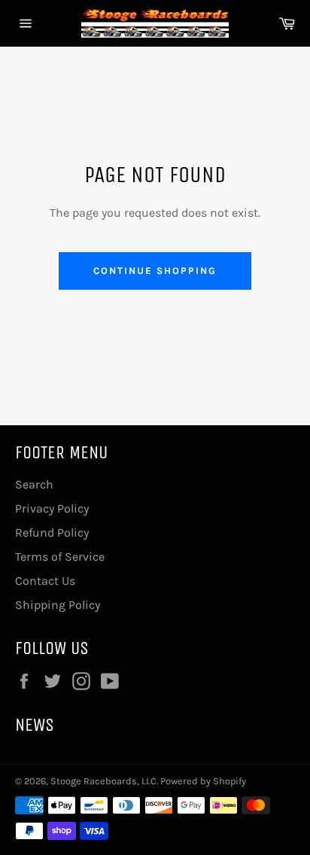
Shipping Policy (57, 605)
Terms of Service (60, 556)
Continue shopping (154, 270)
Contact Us (45, 581)
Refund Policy (52, 532)
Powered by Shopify (203, 781)
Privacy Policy (52, 508)
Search (34, 484)
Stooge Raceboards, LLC (103, 781)
